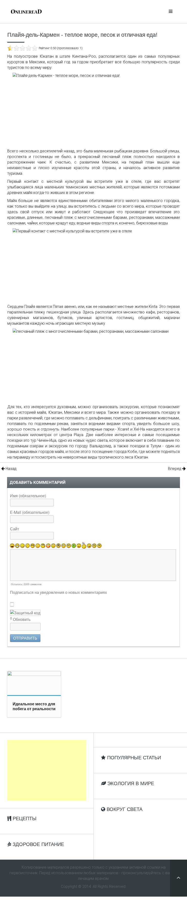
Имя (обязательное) (28, 495)
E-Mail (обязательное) (29, 512)
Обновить (21, 619)
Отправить (25, 638)
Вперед (175, 468)
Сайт (14, 529)
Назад (11, 468)
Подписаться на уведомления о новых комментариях (58, 592)
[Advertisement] (46, 770)
